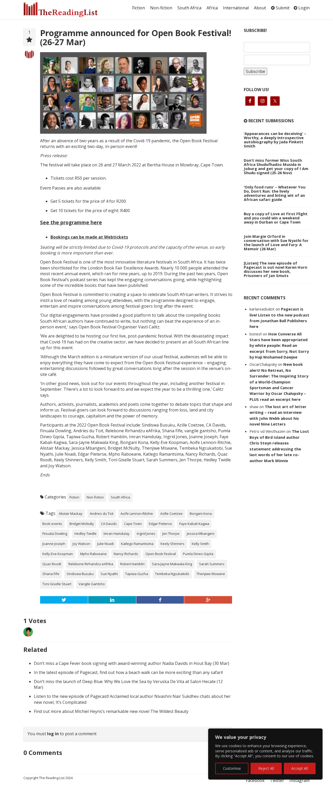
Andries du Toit (101, 513)
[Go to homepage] (66, 9)
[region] (265, 754)
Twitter (277, 780)
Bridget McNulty (81, 523)
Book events (52, 523)
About (260, 8)
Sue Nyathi (109, 573)
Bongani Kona (201, 513)
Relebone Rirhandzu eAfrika (90, 564)
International (236, 8)
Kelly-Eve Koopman (57, 553)
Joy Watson (81, 543)
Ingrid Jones (146, 533)
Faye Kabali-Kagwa (194, 523)
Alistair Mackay (70, 513)
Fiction (138, 8)
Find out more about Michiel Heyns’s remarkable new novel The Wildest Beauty (111, 711)
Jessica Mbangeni (200, 533)
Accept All (299, 768)
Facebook (255, 780)
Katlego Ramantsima (137, 543)
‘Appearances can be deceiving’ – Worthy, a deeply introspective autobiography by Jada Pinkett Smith (275, 139)
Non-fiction (161, 8)
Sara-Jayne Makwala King (172, 564)
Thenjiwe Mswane (210, 573)
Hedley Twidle (85, 533)
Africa (212, 8)
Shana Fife (50, 573)
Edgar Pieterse (160, 523)
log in (53, 734)
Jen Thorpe (171, 533)
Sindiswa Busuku (80, 573)
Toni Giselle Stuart (56, 584)
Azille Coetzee (171, 513)
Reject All (266, 768)
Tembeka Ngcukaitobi (172, 573)
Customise (232, 768)
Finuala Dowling (54, 533)
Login (303, 8)
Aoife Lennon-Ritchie (136, 513)
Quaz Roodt (51, 564)
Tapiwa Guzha (136, 573)
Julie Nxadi (105, 543)
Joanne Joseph (53, 543)
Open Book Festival (160, 553)
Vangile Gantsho (92, 584)
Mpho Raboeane (93, 553)
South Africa (189, 8)
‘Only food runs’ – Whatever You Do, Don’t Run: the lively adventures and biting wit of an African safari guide (274, 193)
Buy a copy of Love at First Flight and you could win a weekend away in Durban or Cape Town (276, 218)
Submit (282, 8)
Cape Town (133, 523)
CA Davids (109, 523)
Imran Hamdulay (117, 533)
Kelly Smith (200, 543)
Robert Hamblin (132, 564)
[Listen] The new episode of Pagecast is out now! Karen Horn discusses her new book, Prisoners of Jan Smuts (275, 269)
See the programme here (71, 222)
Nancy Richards (126, 553)
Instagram (299, 780)
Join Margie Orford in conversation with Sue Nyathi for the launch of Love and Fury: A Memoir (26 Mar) (276, 242)
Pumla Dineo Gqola (198, 553)
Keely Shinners (172, 543)
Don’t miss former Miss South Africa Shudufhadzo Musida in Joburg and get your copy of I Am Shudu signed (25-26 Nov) (276, 166)
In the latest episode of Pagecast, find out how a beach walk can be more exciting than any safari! (128, 672)
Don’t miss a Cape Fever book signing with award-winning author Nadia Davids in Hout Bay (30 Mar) (131, 663)
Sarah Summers (212, 564)
